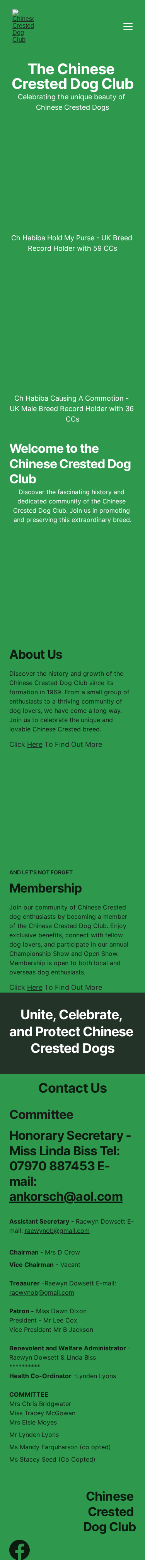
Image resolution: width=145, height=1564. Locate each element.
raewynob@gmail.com (57, 1230)
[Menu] (128, 26)
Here (35, 744)
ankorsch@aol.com (66, 1196)
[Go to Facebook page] (19, 1550)
